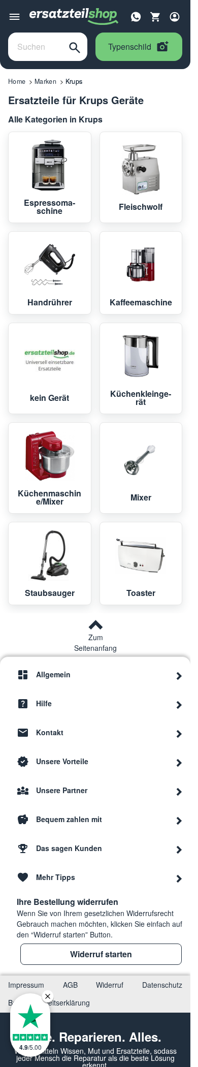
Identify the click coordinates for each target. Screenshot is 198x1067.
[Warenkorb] (155, 16)
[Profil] (174, 16)
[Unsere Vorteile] (179, 761)
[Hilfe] (179, 703)
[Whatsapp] (136, 16)
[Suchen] (74, 47)
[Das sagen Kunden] (179, 848)
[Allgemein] (179, 674)
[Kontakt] (179, 732)
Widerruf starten (101, 954)
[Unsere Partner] (179, 790)
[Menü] (14, 16)
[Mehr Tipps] (179, 877)
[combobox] (35, 47)
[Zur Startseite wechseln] (74, 16)
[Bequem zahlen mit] (179, 819)
